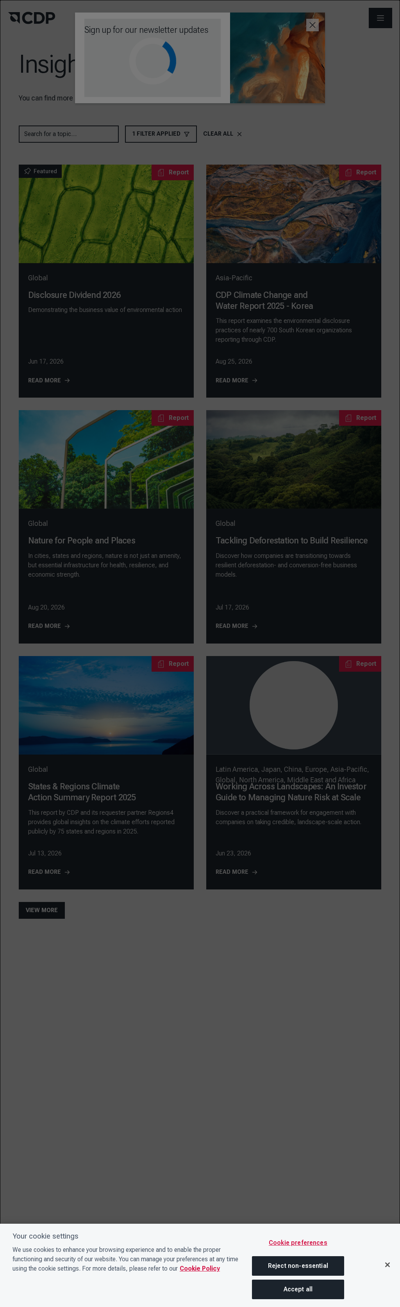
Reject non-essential (298, 1265)
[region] (200, 1265)
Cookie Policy (200, 1268)
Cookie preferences (298, 1242)
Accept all (298, 1289)
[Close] (387, 1264)
